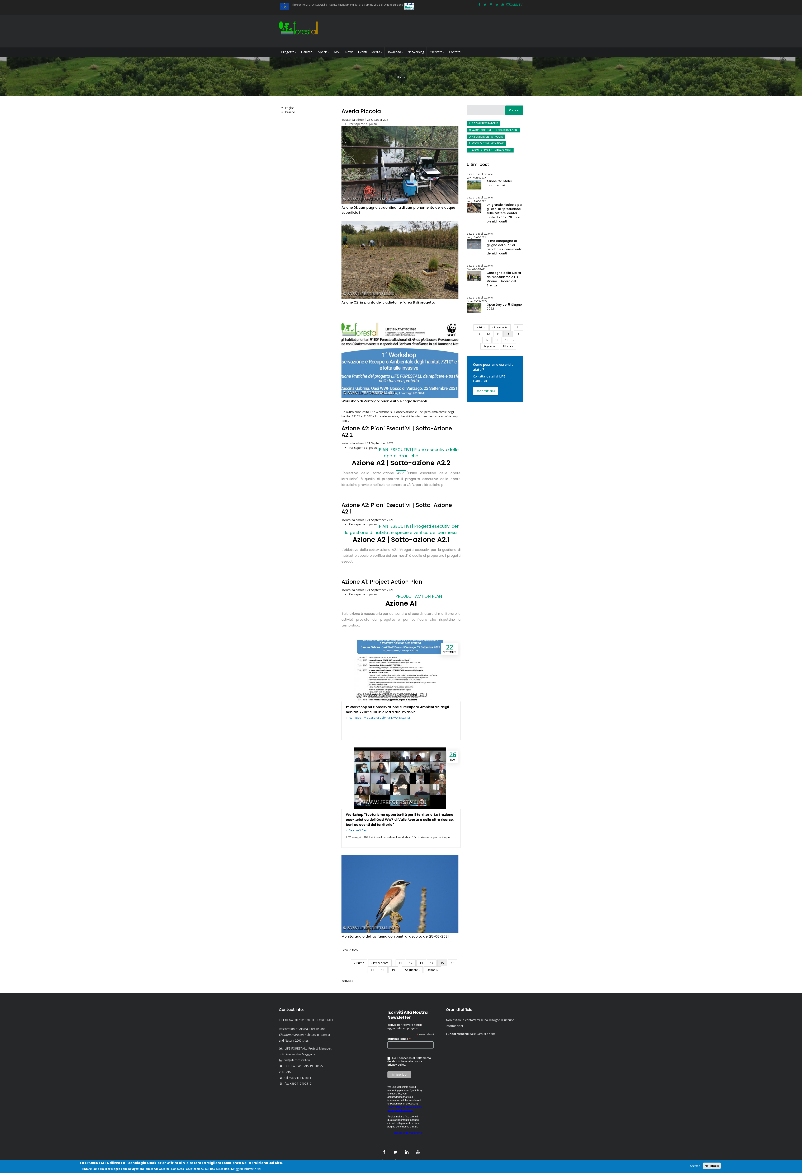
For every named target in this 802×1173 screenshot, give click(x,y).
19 (395, 970)
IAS (336, 52)
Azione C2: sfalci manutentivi (499, 183)
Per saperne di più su (363, 124)
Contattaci (486, 391)
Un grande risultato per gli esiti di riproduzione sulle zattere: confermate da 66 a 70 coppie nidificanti (505, 213)
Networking (415, 52)
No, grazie (712, 1165)
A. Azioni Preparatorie (483, 123)
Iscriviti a (347, 981)
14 (433, 963)
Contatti (455, 52)
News (349, 52)
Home (401, 77)
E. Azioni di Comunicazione (486, 143)
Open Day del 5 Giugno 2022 (504, 306)
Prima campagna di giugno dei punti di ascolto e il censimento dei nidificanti (504, 247)
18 (384, 970)
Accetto (695, 1166)
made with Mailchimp (408, 1132)
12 (412, 963)
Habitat (306, 52)
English (289, 108)
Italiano (290, 112)
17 (374, 970)
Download (394, 52)
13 (423, 963)
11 (402, 963)
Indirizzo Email (399, 1039)
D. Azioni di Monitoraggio (486, 137)
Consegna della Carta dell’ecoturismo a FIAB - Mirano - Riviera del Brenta (505, 279)
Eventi (362, 52)
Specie (323, 52)
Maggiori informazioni (246, 1168)
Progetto (287, 52)
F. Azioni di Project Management (490, 150)
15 (443, 963)
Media (375, 52)
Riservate (436, 52)
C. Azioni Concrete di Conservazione (493, 130)
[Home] (299, 31)
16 (454, 963)
